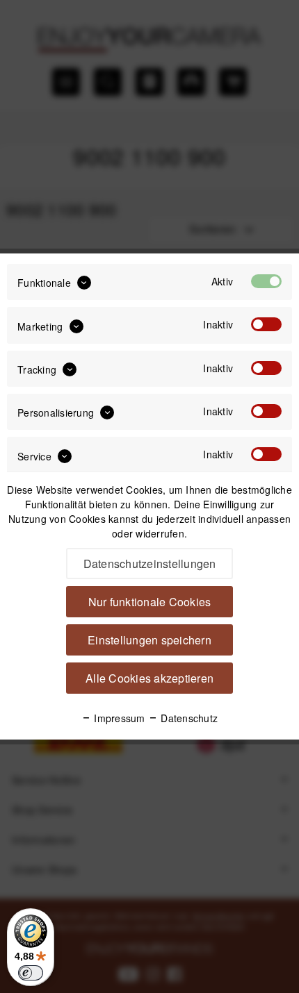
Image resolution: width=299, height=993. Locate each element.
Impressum (118, 718)
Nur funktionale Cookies (149, 602)
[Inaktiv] (266, 324)
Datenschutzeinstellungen (149, 563)
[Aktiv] (266, 281)
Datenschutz (188, 718)
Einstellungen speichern (149, 640)
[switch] (30, 973)
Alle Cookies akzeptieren (149, 678)
